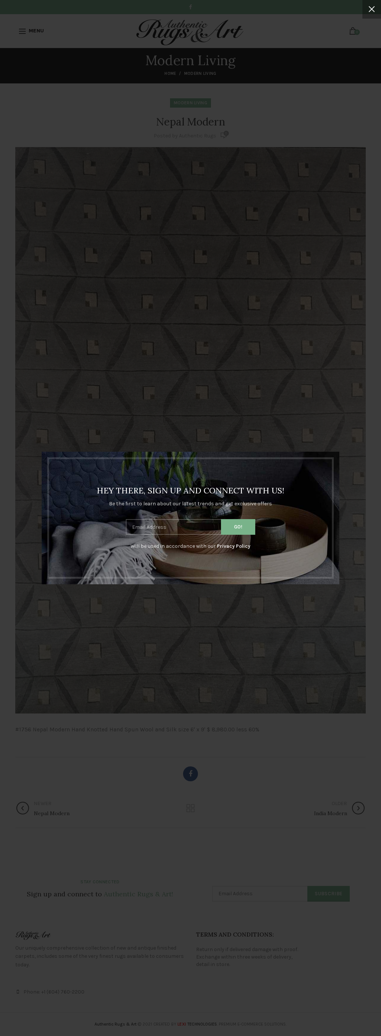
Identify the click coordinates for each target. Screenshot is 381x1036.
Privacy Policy (233, 546)
